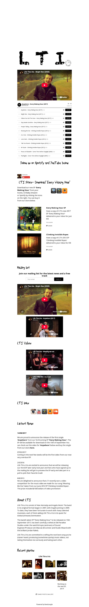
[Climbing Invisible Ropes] (29, 245)
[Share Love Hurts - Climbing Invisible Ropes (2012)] (63, 139)
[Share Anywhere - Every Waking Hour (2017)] (63, 110)
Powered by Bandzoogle (44, 604)
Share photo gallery (45, 594)
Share (50, 226)
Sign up (58, 279)
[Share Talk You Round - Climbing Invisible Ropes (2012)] (63, 143)
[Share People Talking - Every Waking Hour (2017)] (63, 127)
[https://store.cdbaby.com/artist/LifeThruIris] (59, 191)
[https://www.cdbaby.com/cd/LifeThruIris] (44, 411)
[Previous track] (68, 103)
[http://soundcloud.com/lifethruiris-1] (55, 411)
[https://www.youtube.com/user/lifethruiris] (39, 411)
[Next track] (71, 103)
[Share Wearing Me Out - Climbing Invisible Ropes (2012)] (63, 131)
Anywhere (22, 440)
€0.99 (68, 110)
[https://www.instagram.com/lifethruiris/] (33, 411)
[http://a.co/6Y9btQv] (64, 191)
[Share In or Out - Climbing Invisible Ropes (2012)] (63, 135)
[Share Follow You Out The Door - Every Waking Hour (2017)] (63, 118)
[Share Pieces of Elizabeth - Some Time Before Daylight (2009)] (63, 152)
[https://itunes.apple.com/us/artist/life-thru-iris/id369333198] (53, 191)
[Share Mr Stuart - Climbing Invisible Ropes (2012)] (63, 147)
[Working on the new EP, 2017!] (62, 576)
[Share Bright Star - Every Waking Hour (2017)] (63, 114)
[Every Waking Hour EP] (29, 219)
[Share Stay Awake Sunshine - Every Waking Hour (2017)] (63, 122)
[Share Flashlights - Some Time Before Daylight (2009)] (63, 156)
